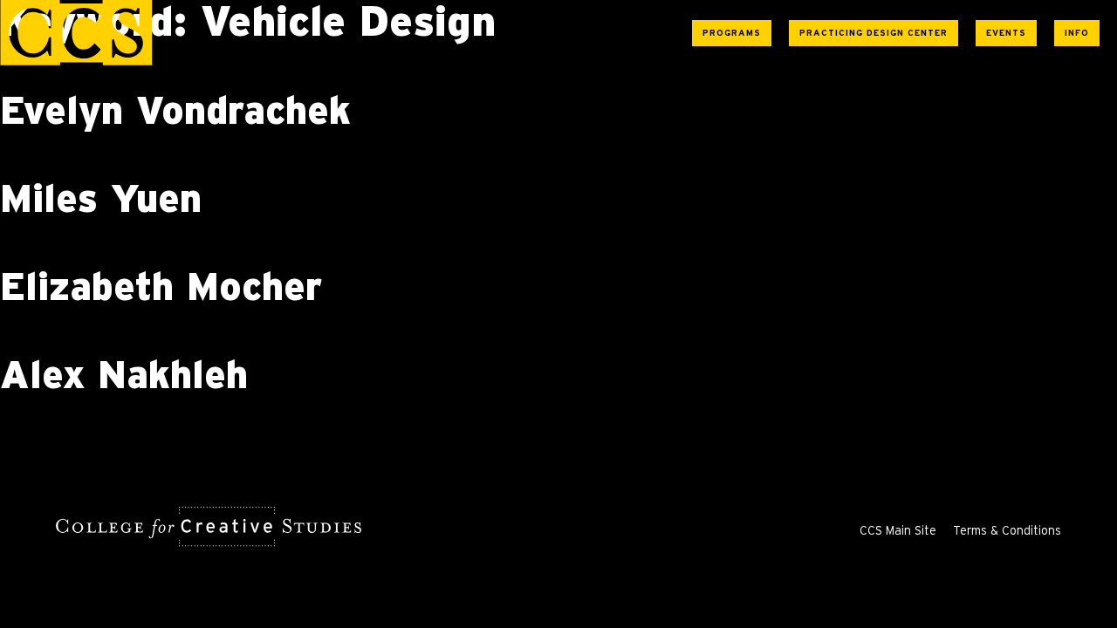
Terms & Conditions (1007, 531)
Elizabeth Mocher (161, 289)
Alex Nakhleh (124, 377)
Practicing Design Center (873, 33)
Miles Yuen (101, 200)
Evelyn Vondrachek (175, 112)
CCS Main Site (898, 531)
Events (1006, 33)
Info (1077, 33)
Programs (731, 33)
